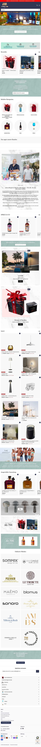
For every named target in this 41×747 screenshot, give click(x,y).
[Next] (38, 515)
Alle (39, 52)
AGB (1, 711)
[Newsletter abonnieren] (26, 93)
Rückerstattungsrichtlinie (5, 714)
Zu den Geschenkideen (20, 31)
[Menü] (39, 736)
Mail (1, 719)
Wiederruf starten (20, 662)
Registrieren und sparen (20, 668)
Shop (20, 281)
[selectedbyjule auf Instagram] (21, 728)
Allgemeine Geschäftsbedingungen (7, 720)
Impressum (3, 717)
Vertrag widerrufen (6, 722)
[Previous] (36, 515)
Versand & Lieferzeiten (5, 713)
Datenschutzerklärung (5, 716)
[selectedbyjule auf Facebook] (23, 728)
